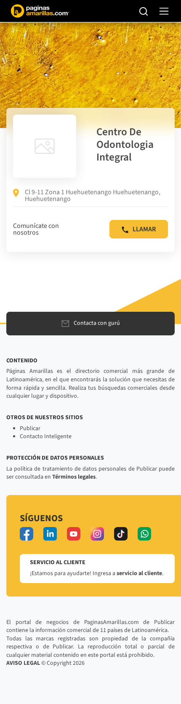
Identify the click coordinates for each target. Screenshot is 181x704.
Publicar (30, 428)
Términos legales (74, 477)
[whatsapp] (144, 534)
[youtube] (73, 534)
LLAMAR (144, 229)
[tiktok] (121, 534)
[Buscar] (143, 11)
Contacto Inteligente (46, 436)
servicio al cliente (139, 573)
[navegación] (164, 11)
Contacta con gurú (97, 323)
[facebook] (26, 534)
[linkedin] (50, 534)
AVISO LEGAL (23, 663)
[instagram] (97, 534)
